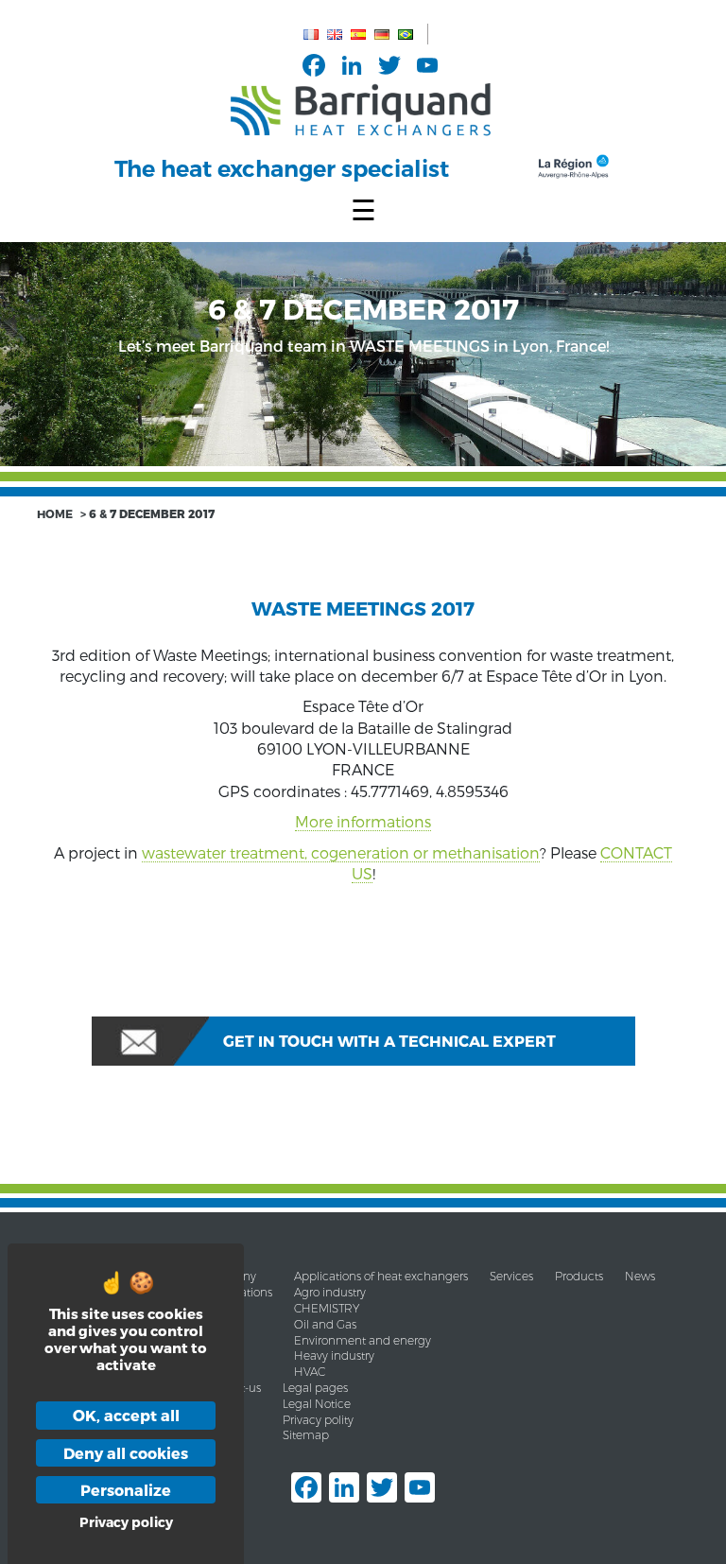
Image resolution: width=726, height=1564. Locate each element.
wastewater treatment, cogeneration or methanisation (341, 852)
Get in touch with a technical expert (389, 1041)
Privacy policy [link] (126, 1522)
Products (579, 1276)
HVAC (309, 1371)
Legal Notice (317, 1404)
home (55, 513)
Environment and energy (362, 1340)
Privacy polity (318, 1420)
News (640, 1276)
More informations (363, 821)
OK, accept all (126, 1415)
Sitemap (306, 1435)
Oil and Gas (325, 1324)
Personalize (125, 1490)
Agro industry (330, 1292)
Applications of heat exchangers (381, 1276)
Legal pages (315, 1388)
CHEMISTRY (326, 1308)
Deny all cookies (125, 1453)
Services (511, 1276)
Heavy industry (334, 1355)
